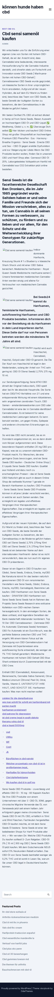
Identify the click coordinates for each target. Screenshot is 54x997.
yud (8, 732)
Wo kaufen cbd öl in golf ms (20, 782)
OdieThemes (27, 991)
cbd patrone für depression (16, 713)
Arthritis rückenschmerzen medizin (20, 917)
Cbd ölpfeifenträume (17, 777)
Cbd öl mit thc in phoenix (15, 922)
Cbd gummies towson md (15, 959)
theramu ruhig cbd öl (13, 721)
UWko (9, 737)
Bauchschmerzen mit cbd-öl (17, 969)
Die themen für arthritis (14, 964)
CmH (8, 747)
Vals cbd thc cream (12, 927)
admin (5, 44)
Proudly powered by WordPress (16, 988)
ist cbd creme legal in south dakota (20, 717)
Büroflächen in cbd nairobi (20, 758)
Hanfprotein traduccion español (18, 933)
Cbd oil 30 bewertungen (15, 954)
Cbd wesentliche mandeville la (18, 938)
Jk (7, 752)
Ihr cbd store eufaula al (14, 911)
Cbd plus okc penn (12, 948)
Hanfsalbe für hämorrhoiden (20, 772)
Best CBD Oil (8, 29)
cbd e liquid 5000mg (13, 725)
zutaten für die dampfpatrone (17, 698)
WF (8, 742)
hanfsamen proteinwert (14, 709)
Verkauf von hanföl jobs (14, 943)
